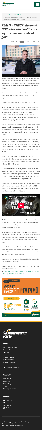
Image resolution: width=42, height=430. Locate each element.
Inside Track (19, 15)
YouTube (8, 408)
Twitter (7, 403)
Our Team (6, 381)
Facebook (9, 400)
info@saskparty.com (12, 367)
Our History (7, 384)
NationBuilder (20, 425)
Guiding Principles (9, 389)
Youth (5, 386)
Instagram (8, 405)
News (11, 15)
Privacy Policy (5, 425)
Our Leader (7, 379)
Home (5, 15)
